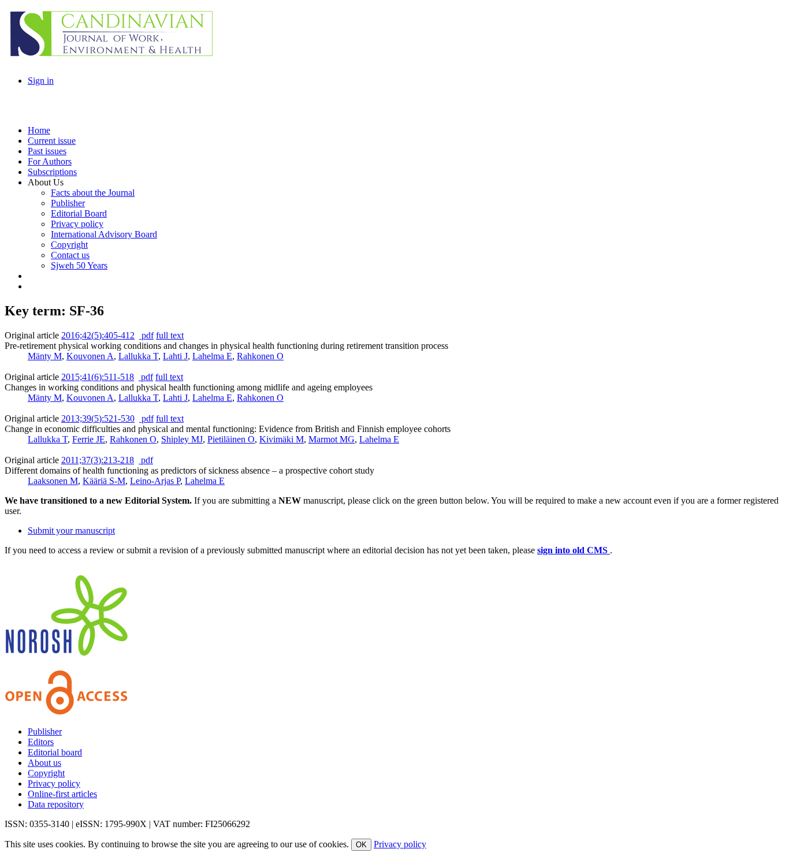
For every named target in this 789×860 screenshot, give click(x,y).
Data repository (56, 804)
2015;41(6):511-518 (97, 377)
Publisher (45, 731)
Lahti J (175, 356)
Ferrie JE (88, 439)
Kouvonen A (90, 356)
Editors (41, 742)
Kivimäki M (281, 439)
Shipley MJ (182, 439)
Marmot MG (331, 439)
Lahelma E (212, 356)
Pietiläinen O (231, 439)
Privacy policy (54, 783)
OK (361, 844)
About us (44, 763)
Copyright (46, 773)
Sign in (41, 80)
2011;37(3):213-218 (97, 460)
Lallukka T (138, 356)
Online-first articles (62, 794)
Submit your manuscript (71, 530)
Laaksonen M (53, 481)
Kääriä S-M (104, 481)
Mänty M (45, 356)
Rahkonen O (260, 356)
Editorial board (55, 752)
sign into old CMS (573, 550)
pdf (146, 335)
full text (170, 335)
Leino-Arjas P (155, 481)
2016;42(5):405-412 (98, 335)
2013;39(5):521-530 (98, 418)
